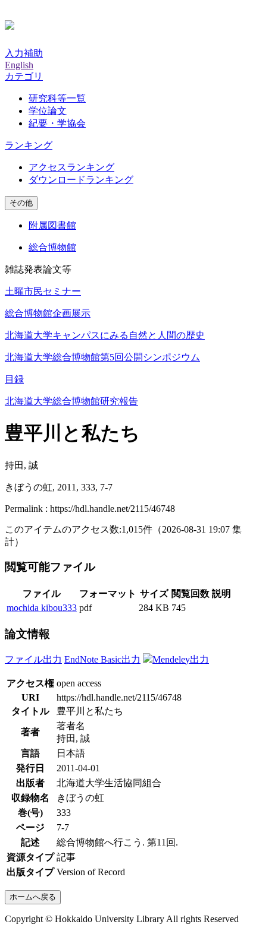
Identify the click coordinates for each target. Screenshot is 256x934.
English (19, 65)
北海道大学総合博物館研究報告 (71, 401)
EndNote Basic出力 (102, 659)
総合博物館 (52, 247)
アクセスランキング (71, 167)
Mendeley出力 (180, 659)
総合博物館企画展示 (47, 313)
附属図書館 (52, 225)
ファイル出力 (33, 659)
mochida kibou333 (42, 608)
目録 (14, 379)
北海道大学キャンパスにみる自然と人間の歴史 (105, 335)
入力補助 (24, 53)
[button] (24, 76)
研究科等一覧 (57, 98)
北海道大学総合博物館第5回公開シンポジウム (102, 357)
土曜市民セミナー (43, 291)
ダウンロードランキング (81, 180)
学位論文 (48, 111)
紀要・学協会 (57, 123)
